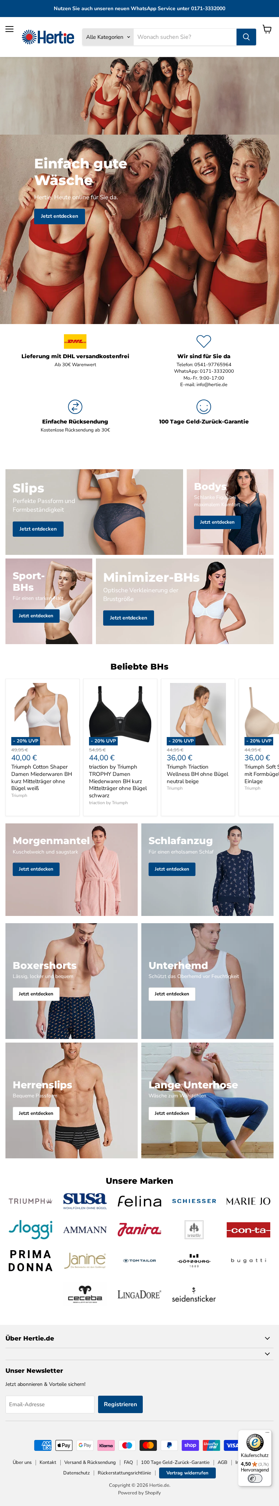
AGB (222, 1462)
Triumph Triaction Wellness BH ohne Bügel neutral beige (197, 774)
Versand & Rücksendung (90, 1462)
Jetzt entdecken (59, 216)
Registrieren (120, 1404)
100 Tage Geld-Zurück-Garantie (175, 1462)
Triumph (19, 795)
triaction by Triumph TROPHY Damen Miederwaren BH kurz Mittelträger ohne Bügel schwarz (118, 781)
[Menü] (267, 1434)
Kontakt (48, 1462)
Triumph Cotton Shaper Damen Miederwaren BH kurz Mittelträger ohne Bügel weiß (41, 777)
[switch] (255, 1478)
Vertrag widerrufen (187, 1473)
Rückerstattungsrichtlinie (124, 1473)
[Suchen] (246, 37)
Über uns (22, 1462)
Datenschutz (76, 1473)
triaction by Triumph (108, 803)
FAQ (128, 1462)
